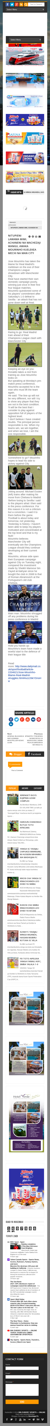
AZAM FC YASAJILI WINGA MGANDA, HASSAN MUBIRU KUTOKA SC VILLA (28, 936)
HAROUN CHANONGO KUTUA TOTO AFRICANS (30, 824)
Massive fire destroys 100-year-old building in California (24, 1267)
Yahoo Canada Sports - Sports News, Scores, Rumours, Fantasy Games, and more (24, 1262)
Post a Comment (17, 770)
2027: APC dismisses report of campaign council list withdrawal (23, 1285)
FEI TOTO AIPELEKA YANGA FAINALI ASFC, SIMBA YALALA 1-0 (30, 961)
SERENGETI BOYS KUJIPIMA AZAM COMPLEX (28, 798)
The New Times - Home (19, 1321)
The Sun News (16, 1282)
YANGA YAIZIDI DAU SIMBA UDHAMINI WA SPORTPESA (21, 1334)
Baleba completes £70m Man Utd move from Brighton (29, 1246)
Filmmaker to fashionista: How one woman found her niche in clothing (24, 1324)
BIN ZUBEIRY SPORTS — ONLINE (23, 1331)
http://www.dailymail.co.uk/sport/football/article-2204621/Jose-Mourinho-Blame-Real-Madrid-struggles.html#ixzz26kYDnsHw (24, 673)
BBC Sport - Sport (17, 1242)
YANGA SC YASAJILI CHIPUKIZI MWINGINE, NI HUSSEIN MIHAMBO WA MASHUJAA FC (31, 853)
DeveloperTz (33, 1416)
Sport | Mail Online (17, 1299)
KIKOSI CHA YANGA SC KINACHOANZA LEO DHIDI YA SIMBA (31, 881)
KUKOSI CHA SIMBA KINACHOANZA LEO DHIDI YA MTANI (29, 908)
